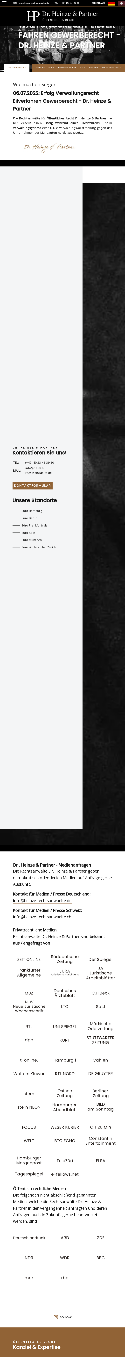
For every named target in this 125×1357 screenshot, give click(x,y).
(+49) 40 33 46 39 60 (39, 462)
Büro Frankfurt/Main (35, 525)
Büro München (31, 540)
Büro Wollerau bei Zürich (38, 547)
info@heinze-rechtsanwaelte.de (38, 470)
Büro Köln (28, 533)
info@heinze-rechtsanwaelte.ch (42, 916)
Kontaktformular (32, 485)
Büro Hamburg (31, 511)
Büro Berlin (29, 518)
